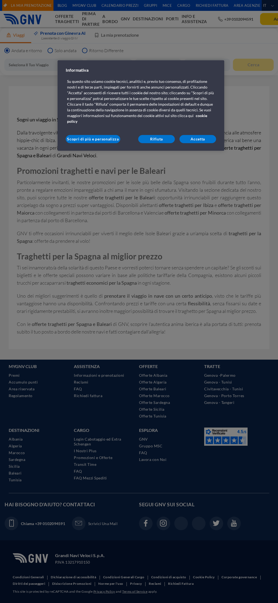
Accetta (198, 139)
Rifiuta (156, 139)
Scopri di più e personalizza (93, 139)
